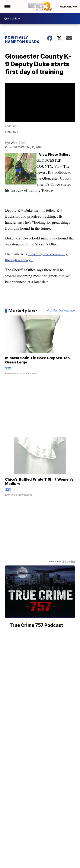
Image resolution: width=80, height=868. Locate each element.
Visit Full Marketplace (61, 310)
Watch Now (67, 6)
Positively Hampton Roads (22, 39)
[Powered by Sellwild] (69, 561)
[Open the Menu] (7, 6)
